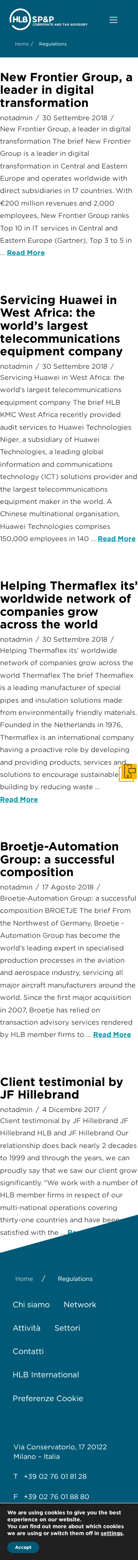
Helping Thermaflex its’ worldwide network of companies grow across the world (69, 605)
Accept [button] (23, 1547)
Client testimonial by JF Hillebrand (61, 1088)
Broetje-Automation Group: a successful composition (59, 859)
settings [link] (112, 1533)
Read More (26, 253)
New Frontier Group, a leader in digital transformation (66, 90)
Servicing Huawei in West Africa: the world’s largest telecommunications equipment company (61, 325)
